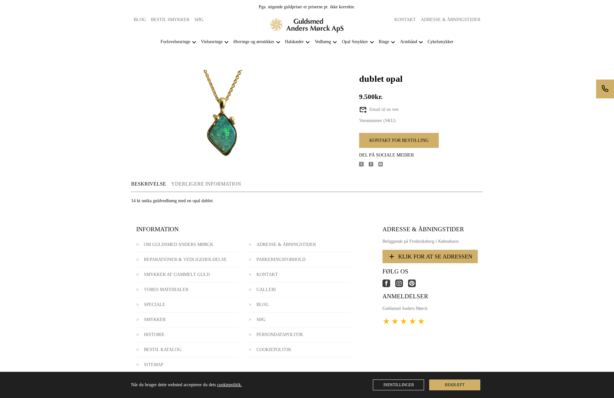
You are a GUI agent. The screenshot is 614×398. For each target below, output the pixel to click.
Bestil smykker (170, 19)
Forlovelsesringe (175, 41)
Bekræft (455, 384)
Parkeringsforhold (280, 259)
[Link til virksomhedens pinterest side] (414, 285)
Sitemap (153, 364)
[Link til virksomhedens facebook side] (388, 285)
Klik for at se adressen (435, 256)
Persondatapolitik (279, 334)
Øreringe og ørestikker (253, 41)
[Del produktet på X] (364, 165)
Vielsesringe (212, 41)
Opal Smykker (355, 41)
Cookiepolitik (273, 349)
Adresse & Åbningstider (450, 19)
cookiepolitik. (229, 384)
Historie (154, 334)
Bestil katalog (162, 349)
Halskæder (294, 41)
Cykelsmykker (440, 41)
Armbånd (408, 41)
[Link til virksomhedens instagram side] (401, 285)
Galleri (266, 289)
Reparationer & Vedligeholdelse (185, 259)
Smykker (155, 319)
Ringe (384, 41)
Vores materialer (166, 289)
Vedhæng (323, 41)
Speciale (154, 304)
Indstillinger (398, 384)
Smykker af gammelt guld (177, 274)
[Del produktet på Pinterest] (383, 165)
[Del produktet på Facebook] (373, 165)
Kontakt (405, 19)
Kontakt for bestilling (399, 140)
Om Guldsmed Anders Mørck (178, 244)
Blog (140, 19)
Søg (198, 19)
